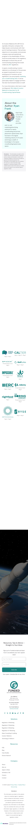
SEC (10, 65)
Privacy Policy (14, 785)
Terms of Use (14, 787)
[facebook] (5, 713)
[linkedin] (15, 713)
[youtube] (12, 713)
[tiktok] (18, 713)
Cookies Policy (21, 785)
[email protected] (14, 708)
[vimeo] (23, 713)
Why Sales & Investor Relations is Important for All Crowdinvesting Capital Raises (12, 90)
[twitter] (7, 713)
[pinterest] (20, 713)
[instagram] (10, 713)
